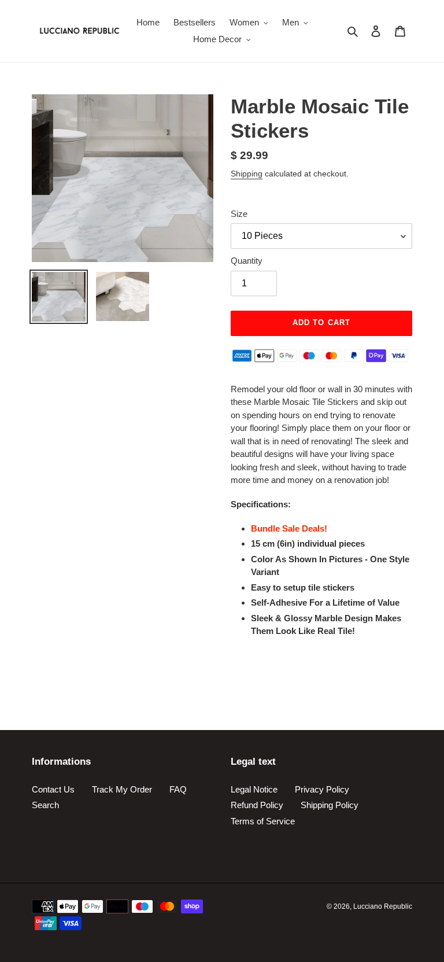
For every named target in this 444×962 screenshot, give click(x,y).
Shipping (246, 173)
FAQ (178, 789)
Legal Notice (254, 789)
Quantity (246, 261)
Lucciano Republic (382, 906)
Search (45, 805)
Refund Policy (257, 805)
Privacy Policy (322, 789)
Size (239, 214)
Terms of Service (263, 821)
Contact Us (53, 789)
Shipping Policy (329, 805)
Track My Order (122, 789)
